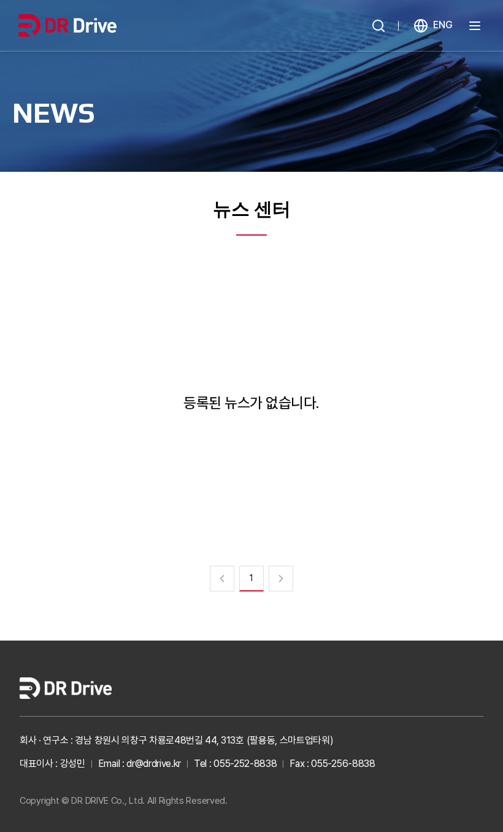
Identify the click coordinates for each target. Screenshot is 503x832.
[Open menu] (475, 26)
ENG (443, 25)
